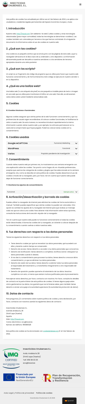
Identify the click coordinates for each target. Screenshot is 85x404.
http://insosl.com (23, 34)
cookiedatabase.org (50, 331)
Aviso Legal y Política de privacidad (19, 393)
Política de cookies (44, 393)
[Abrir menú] (80, 4)
